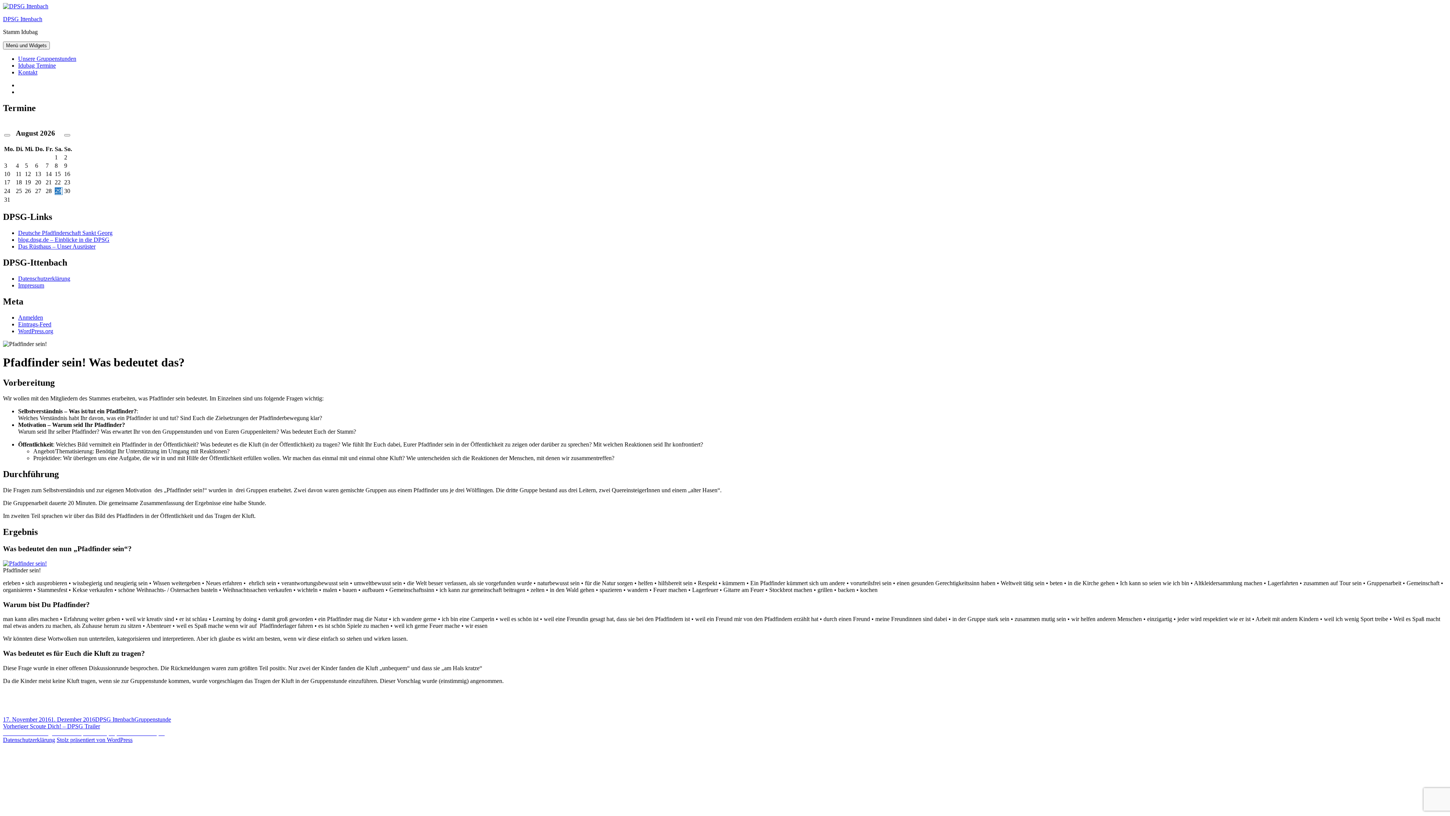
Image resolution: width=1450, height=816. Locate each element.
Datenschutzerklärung (44, 278)
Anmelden (30, 317)
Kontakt (27, 72)
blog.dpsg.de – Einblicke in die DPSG (64, 239)
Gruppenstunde (152, 719)
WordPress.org (35, 331)
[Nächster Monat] (67, 135)
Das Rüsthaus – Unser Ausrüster (57, 246)
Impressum (31, 285)
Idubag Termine (37, 65)
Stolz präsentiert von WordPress (95, 740)
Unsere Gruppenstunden (47, 59)
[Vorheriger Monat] (7, 135)
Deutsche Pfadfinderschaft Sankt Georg (65, 233)
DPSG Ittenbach (22, 19)
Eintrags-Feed (34, 324)
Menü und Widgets (26, 45)
